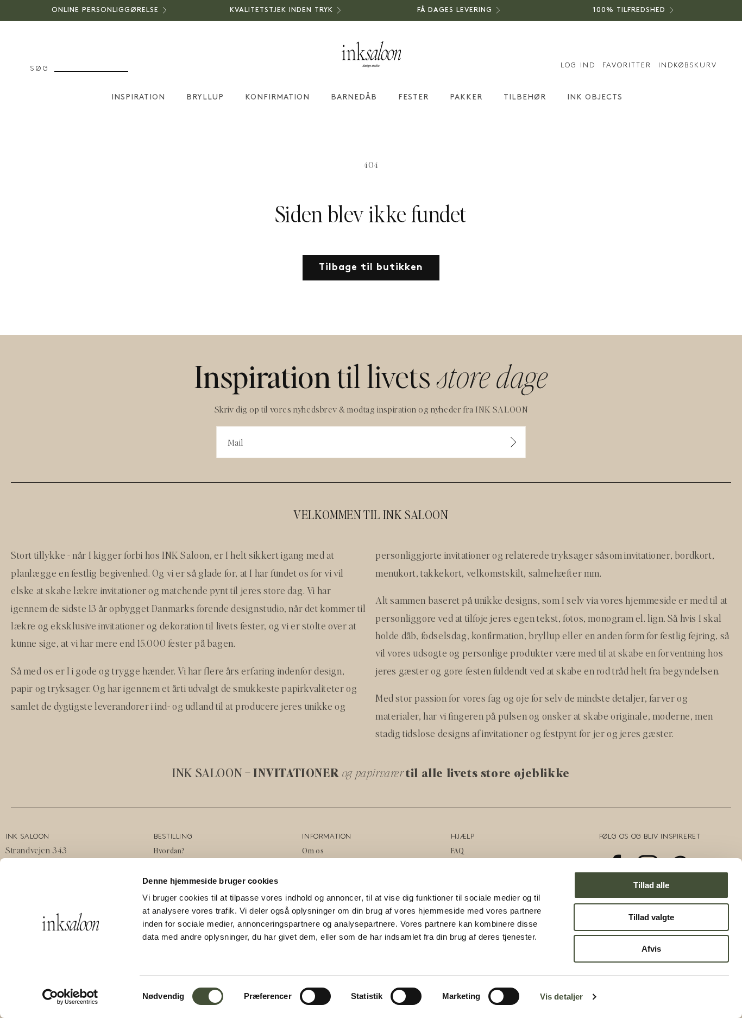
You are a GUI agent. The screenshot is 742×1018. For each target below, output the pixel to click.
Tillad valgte (651, 917)
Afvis (651, 948)
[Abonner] (513, 442)
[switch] (315, 996)
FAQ (457, 850)
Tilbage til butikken (371, 268)
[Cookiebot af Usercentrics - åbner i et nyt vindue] (70, 997)
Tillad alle (651, 885)
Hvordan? (169, 850)
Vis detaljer (561, 996)
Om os (313, 850)
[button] (59, 69)
